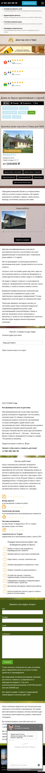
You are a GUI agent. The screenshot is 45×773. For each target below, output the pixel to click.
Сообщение (6, 634)
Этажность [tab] (26, 103)
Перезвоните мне (29, 3)
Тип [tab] (7, 103)
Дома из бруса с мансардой (13, 172)
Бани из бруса (38, 177)
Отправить (7, 662)
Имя (3, 609)
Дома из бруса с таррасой (32, 172)
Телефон (5, 617)
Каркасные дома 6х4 (9, 177)
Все (36, 103)
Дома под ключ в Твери (26, 40)
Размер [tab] (15, 103)
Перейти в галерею (22, 240)
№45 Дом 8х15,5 (9, 155)
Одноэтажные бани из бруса (22, 182)
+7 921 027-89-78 (9, 3)
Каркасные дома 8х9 (24, 177)
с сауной (31, 112)
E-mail (4, 625)
